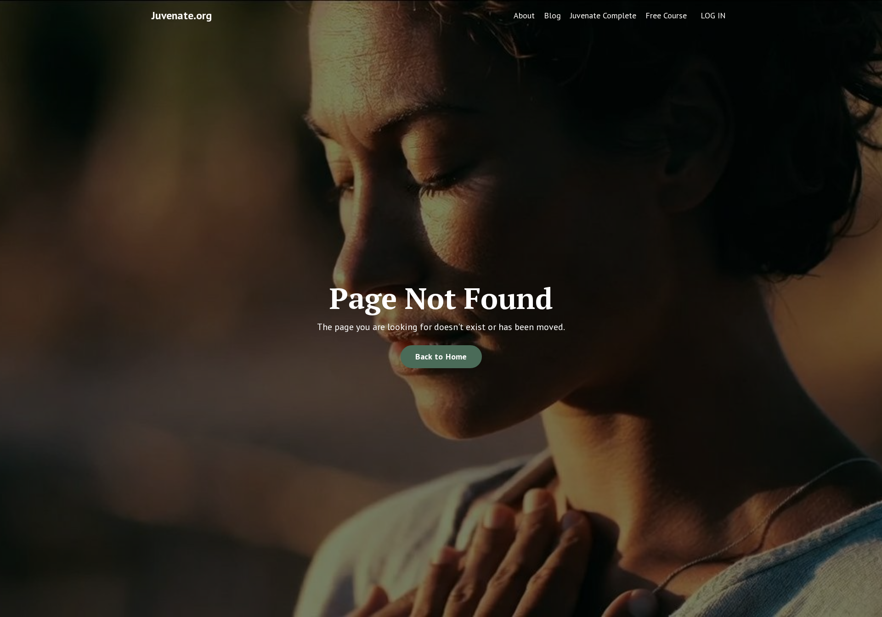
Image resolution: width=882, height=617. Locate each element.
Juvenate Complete (603, 15)
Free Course (666, 15)
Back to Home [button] (441, 356)
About (524, 15)
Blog (552, 15)
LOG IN (713, 15)
